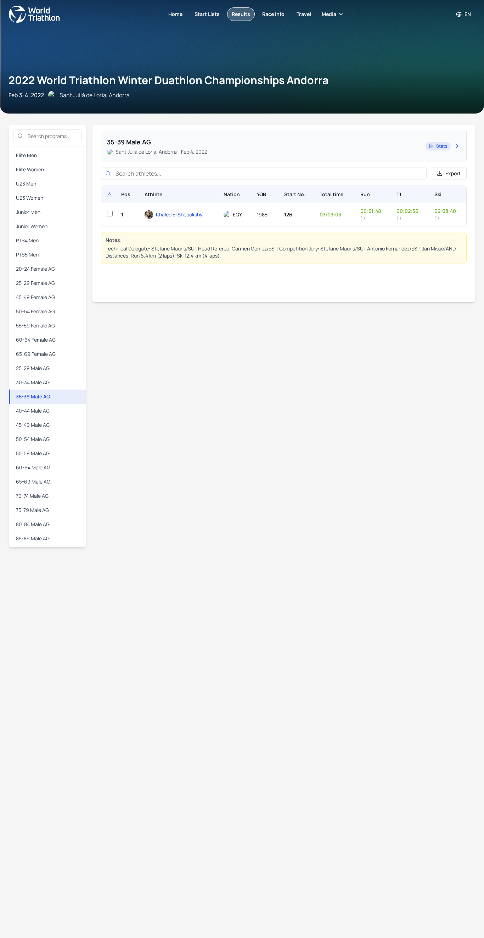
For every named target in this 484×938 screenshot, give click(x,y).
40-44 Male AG (33, 410)
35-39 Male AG (33, 396)
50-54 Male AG (33, 439)
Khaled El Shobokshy (179, 214)
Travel (304, 14)
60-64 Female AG (36, 339)
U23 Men (26, 183)
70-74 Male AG (32, 495)
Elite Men (26, 155)
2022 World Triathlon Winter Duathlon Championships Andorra (168, 80)
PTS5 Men (27, 254)
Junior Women (31, 226)
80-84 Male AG (33, 524)
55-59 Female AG (35, 325)
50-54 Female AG (35, 311)
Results (241, 14)
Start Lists (207, 14)
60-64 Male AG (33, 467)
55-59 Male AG (33, 453)
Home (175, 14)
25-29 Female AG (35, 283)
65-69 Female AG (36, 354)
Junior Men (28, 212)
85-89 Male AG (33, 538)
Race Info (273, 14)
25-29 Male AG (33, 368)
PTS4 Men (27, 240)
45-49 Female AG (35, 297)
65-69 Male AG (33, 481)
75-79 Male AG (32, 510)
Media (329, 14)
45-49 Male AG (33, 424)
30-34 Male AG (33, 382)
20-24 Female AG (35, 268)
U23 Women (29, 197)
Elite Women (30, 169)
